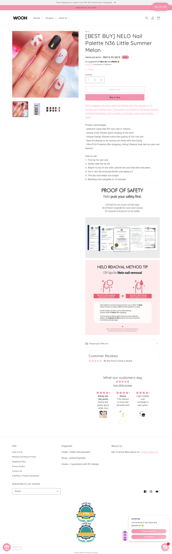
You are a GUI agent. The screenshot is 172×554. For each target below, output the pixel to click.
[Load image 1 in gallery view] (20, 109)
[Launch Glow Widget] (7, 547)
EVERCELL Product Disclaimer (25, 476)
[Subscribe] (57, 491)
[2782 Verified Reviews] (86, 543)
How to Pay (17, 452)
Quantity (88, 75)
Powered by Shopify (91, 552)
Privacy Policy (18, 466)
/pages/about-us (149, 452)
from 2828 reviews (122, 385)
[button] (38, 18)
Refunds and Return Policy (24, 457)
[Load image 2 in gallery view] (36, 109)
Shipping (89, 64)
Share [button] (91, 70)
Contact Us (17, 471)
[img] (123, 382)
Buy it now (115, 97)
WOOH (82, 552)
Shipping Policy (19, 462)
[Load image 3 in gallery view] (53, 109)
